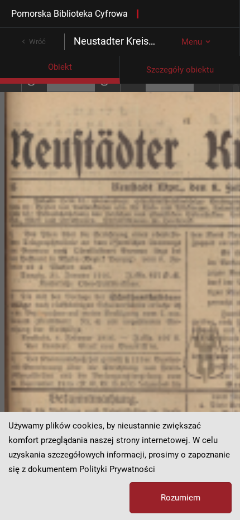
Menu (191, 42)
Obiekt (60, 67)
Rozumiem (180, 498)
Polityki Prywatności (117, 469)
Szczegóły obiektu (180, 70)
